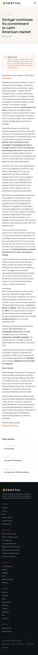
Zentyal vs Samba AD (9, 556)
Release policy (6, 524)
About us (5, 592)
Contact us (5, 618)
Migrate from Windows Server (11, 547)
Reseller (4, 570)
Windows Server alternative (11, 550)
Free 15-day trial (7, 517)
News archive (6, 602)
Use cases (5, 596)
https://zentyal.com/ (10, 425)
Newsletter (5, 647)
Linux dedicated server (9, 543)
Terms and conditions (18, 644)
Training (4, 609)
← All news (6, 14)
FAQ (3, 615)
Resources (5, 605)
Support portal (6, 631)
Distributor (5, 573)
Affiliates (5, 583)
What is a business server (10, 537)
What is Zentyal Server (9, 534)
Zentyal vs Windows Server (10, 553)
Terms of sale (29, 644)
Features (5, 508)
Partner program (7, 566)
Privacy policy (6, 644)
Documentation (7, 628)
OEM (3, 576)
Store (4, 514)
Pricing (4, 511)
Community (5, 612)
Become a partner (7, 579)
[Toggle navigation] (35, 3)
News (4, 599)
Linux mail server (7, 540)
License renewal (7, 521)
